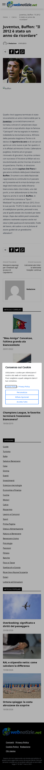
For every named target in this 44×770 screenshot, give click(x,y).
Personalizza (22, 392)
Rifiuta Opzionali (22, 397)
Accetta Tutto (22, 402)
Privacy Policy (24, 386)
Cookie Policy (10, 386)
